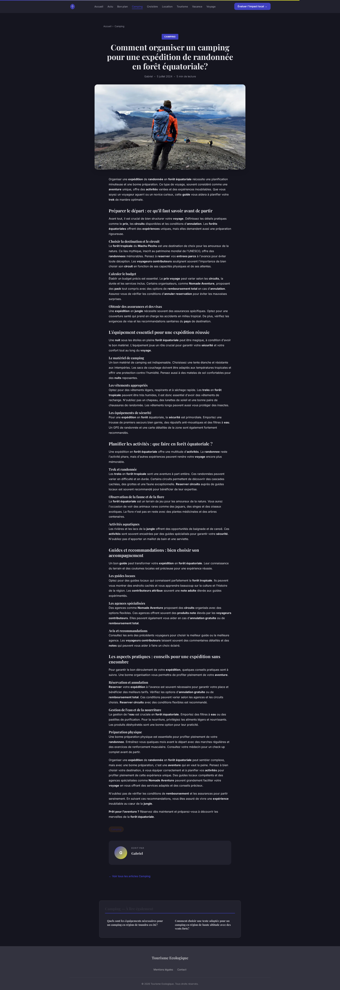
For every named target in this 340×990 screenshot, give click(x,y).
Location (167, 6)
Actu (110, 6)
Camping (137, 6)
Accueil (98, 6)
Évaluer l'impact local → (252, 6)
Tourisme (182, 6)
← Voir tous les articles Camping (130, 876)
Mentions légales (163, 969)
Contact (181, 969)
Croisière (152, 6)
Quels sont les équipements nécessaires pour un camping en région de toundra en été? (135, 922)
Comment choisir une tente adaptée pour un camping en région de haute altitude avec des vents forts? (203, 924)
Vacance (197, 6)
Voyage (211, 6)
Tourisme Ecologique (170, 957)
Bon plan (122, 6)
